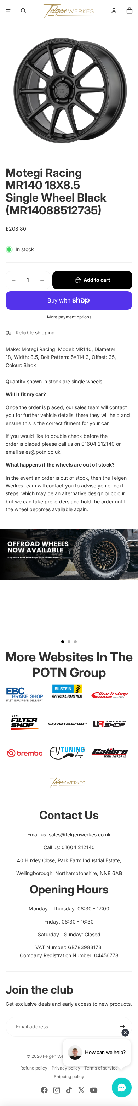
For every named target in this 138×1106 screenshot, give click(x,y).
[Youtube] (94, 1090)
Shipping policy (69, 1076)
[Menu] (8, 10)
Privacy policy (66, 1068)
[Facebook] (44, 1090)
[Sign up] (122, 1026)
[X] (81, 1090)
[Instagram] (56, 1090)
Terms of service (101, 1068)
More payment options (69, 317)
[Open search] (23, 10)
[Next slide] (129, 589)
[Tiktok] (69, 1090)
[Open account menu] (114, 10)
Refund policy (33, 1068)
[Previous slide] (8, 589)
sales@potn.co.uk (40, 452)
